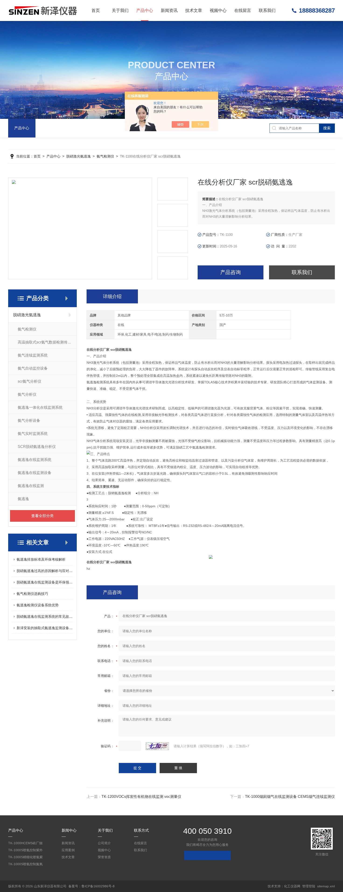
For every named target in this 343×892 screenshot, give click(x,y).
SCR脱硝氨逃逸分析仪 (37, 447)
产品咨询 (230, 272)
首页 (95, 10)
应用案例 (68, 850)
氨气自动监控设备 (33, 368)
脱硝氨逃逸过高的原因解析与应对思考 (45, 571)
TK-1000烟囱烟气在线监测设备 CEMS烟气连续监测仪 (290, 797)
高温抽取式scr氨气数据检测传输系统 (47, 342)
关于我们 (120, 10)
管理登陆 (308, 886)
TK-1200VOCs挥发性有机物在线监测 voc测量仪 (141, 797)
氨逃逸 (23, 499)
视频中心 (218, 10)
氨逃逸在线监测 (31, 486)
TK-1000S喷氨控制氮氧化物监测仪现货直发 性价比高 (26, 865)
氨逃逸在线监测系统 (34, 460)
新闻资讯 (169, 10)
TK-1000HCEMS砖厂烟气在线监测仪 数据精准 (25, 844)
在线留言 (242, 10)
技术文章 (193, 10)
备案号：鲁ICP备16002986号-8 (91, 886)
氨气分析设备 (29, 420)
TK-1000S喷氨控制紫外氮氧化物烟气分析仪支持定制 (26, 851)
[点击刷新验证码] (157, 746)
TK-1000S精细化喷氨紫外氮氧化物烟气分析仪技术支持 (26, 858)
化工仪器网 (292, 886)
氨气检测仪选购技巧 (32, 594)
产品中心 (144, 10)
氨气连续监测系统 (33, 355)
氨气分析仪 (27, 394)
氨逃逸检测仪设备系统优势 (38, 605)
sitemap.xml (326, 886)
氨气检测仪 (105, 156)
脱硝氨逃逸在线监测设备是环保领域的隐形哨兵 (45, 582)
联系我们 (267, 10)
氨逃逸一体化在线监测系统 (40, 407)
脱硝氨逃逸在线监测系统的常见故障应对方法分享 (45, 616)
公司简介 (104, 843)
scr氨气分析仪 (29, 381)
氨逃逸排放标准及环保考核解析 (41, 559)
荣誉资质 (104, 857)
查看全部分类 (42, 516)
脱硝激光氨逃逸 (78, 156)
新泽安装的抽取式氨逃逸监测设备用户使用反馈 (45, 628)
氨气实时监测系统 (33, 434)
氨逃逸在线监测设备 (34, 473)
